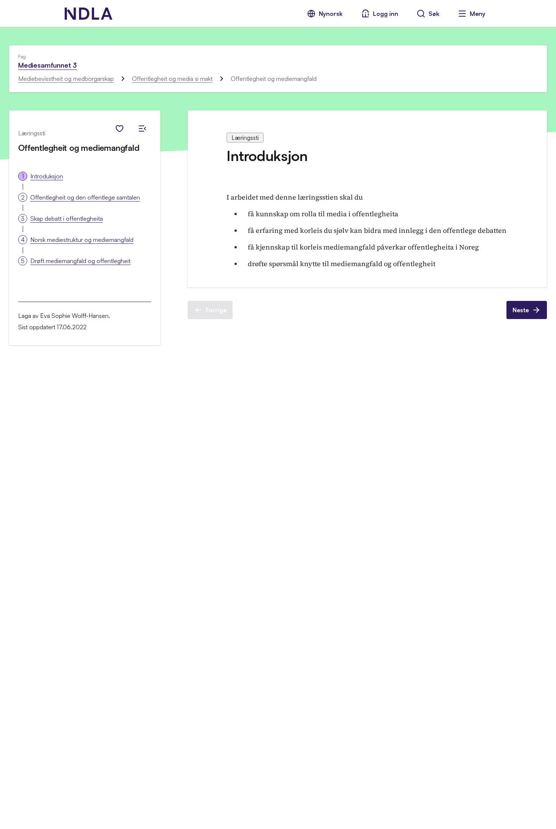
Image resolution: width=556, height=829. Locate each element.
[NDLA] (88, 14)
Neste (521, 310)
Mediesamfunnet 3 (47, 65)
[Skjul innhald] (142, 128)
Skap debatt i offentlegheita (66, 218)
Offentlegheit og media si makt (172, 78)
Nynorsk (331, 13)
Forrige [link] (216, 310)
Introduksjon (46, 176)
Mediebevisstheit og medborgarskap (66, 78)
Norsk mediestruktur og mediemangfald (82, 239)
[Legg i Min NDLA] (119, 128)
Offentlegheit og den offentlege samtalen (85, 197)
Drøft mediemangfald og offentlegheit (80, 261)
